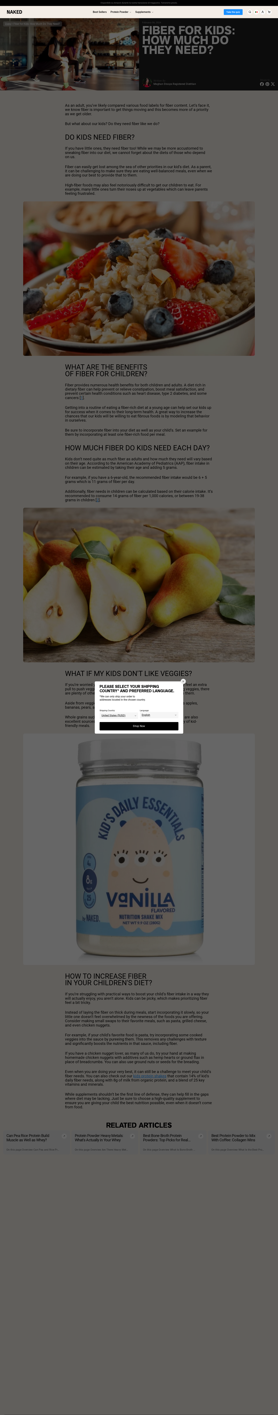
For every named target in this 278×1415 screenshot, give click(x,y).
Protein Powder (119, 12)
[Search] (249, 12)
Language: (144, 711)
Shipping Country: (107, 711)
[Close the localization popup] (183, 681)
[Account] (262, 12)
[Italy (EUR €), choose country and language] (256, 12)
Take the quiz (233, 12)
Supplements (143, 12)
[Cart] (269, 12)
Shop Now (139, 726)
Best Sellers (100, 12)
